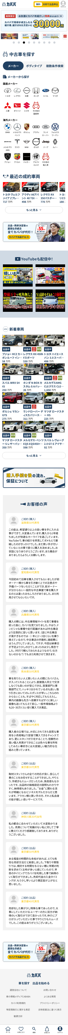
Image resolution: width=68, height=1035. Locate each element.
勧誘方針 (18, 1016)
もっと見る (32, 210)
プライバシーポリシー (50, 1003)
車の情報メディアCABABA (18, 996)
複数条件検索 (54, 66)
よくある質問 (50, 996)
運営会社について (18, 990)
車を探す (24, 983)
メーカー (13, 66)
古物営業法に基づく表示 (49, 1009)
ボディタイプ (34, 66)
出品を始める (41, 983)
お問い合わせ (49, 990)
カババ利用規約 (18, 1003)
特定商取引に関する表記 (18, 1009)
